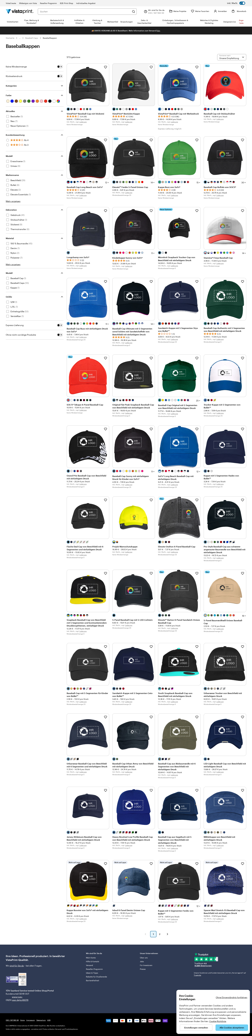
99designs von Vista (28, 3)
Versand (89, 965)
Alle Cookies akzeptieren (232, 1027)
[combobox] (85, 11)
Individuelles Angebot (85, 3)
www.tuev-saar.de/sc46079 (16, 998)
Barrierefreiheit (92, 980)
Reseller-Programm (48, 3)
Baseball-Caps (31, 38)
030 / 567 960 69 (12, 1020)
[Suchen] (133, 11)
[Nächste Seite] (167, 934)
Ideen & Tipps (92, 973)
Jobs (142, 961)
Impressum (30, 1020)
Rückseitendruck (14, 76)
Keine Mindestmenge (16, 66)
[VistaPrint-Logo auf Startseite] (20, 11)
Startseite (10, 38)
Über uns (144, 958)
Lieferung (83, 122)
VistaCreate (11, 3)
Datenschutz (41, 1020)
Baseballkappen (50, 38)
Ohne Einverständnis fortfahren (231, 997)
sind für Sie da (17, 965)
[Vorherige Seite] (145, 934)
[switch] (236, 3)
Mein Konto (91, 958)
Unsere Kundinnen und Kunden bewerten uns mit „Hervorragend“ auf (220, 974)
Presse (143, 969)
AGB (48, 1020)
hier (158, 31)
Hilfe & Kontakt (92, 961)
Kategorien (11, 85)
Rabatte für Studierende (96, 977)
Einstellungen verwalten (196, 1027)
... (20, 38)
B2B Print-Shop (66, 3)
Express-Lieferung (15, 325)
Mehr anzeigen (13, 201)
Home (22, 1020)
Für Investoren (146, 965)
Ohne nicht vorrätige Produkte (21, 334)
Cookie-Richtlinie (217, 1021)
